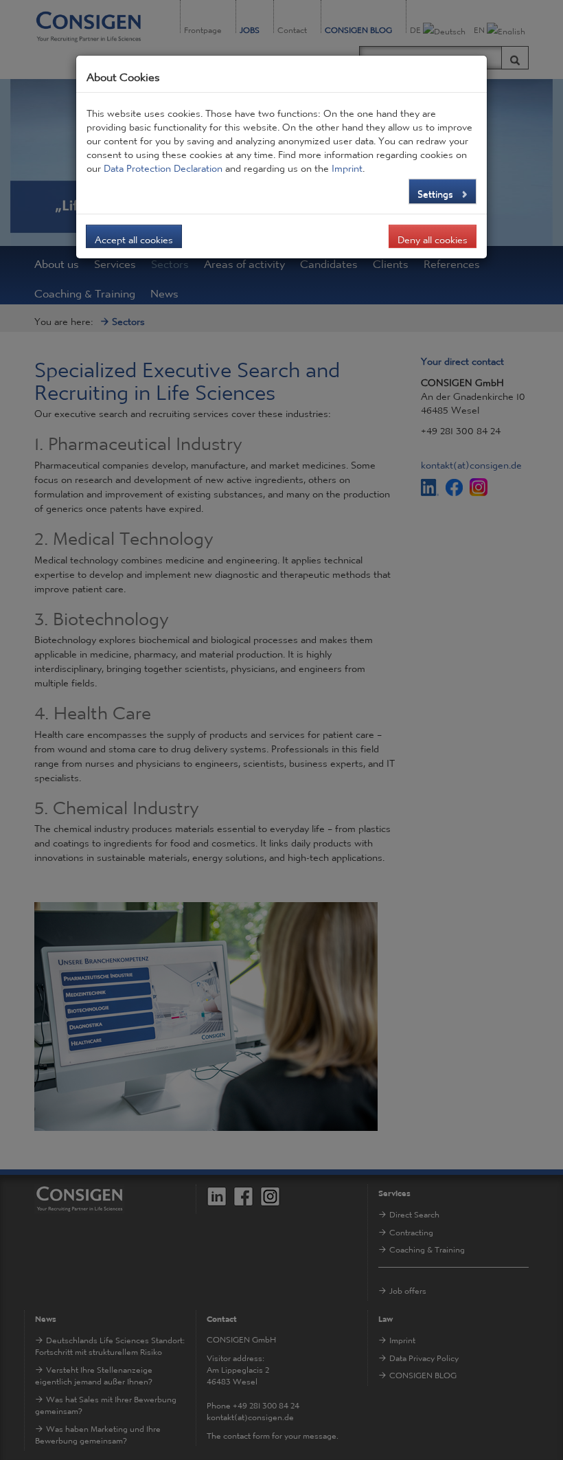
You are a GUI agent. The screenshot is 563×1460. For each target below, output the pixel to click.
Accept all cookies (134, 236)
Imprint (347, 165)
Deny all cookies (433, 236)
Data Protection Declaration (163, 165)
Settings (436, 190)
